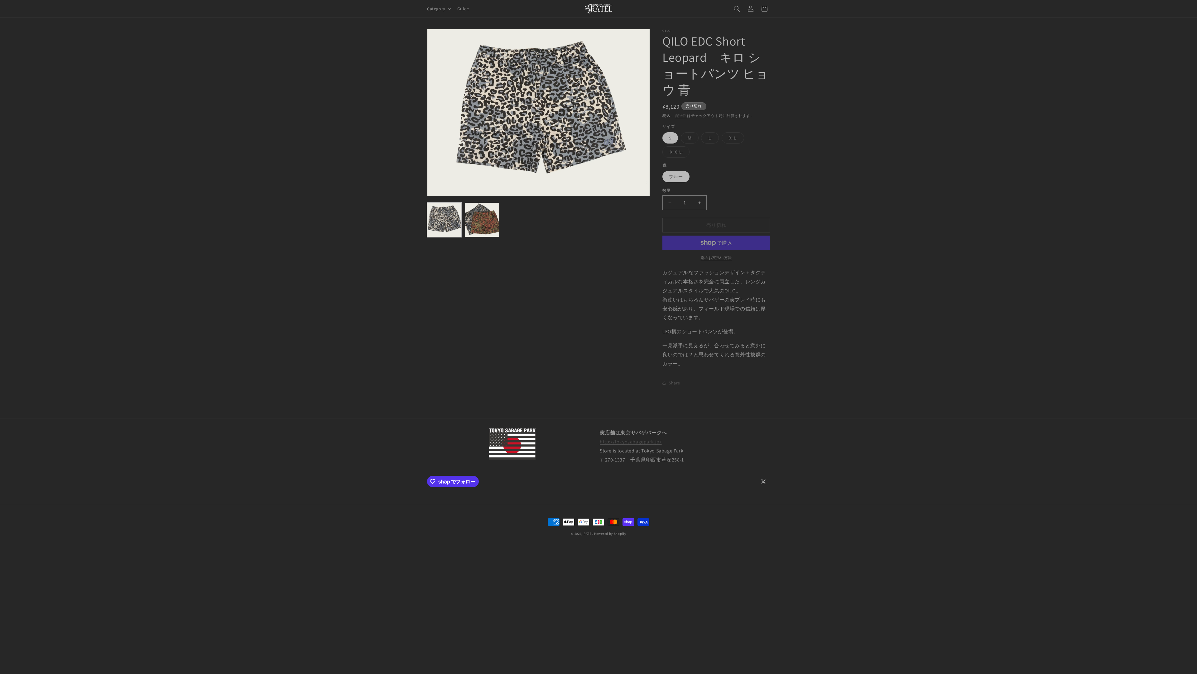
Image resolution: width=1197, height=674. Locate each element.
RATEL (589, 533)
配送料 (681, 115)
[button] (438, 8)
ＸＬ (735, 139)
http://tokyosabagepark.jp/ (631, 441)
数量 (666, 190)
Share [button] (674, 383)
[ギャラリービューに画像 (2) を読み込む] (482, 220)
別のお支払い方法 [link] (716, 257)
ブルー (678, 177)
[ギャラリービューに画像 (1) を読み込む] (444, 220)
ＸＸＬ (678, 153)
